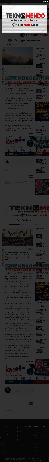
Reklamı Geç (45, 1)
